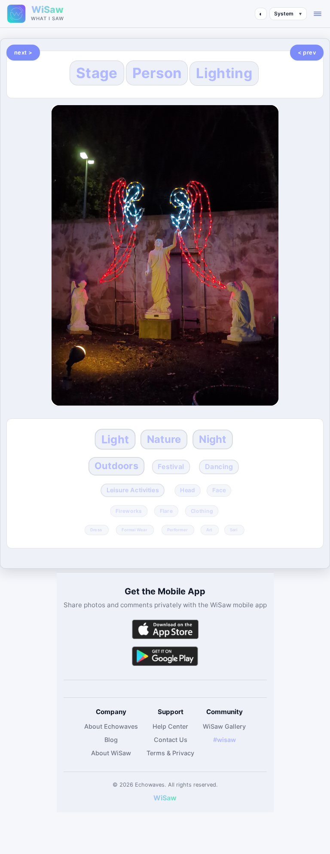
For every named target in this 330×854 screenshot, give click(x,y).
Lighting (224, 73)
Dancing (219, 467)
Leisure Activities (133, 490)
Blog (111, 739)
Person (157, 73)
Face (219, 490)
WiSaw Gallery (224, 726)
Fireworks (129, 511)
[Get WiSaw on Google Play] (165, 656)
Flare (166, 511)
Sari (233, 529)
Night (212, 439)
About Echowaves (111, 726)
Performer (177, 529)
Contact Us (170, 739)
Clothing (201, 511)
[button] (317, 14)
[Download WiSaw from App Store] (165, 629)
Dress (96, 529)
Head (187, 490)
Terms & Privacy (170, 753)
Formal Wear (134, 529)
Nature (164, 439)
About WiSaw (111, 753)
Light (115, 439)
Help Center (170, 726)
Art (209, 529)
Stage (97, 73)
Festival (171, 467)
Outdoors (116, 466)
